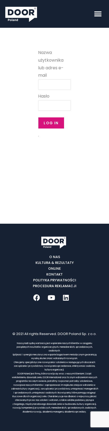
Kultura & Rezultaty (54, 262)
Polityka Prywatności (54, 280)
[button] (98, 14)
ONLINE (54, 268)
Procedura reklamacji (54, 285)
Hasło (43, 96)
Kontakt (54, 274)
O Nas (54, 256)
